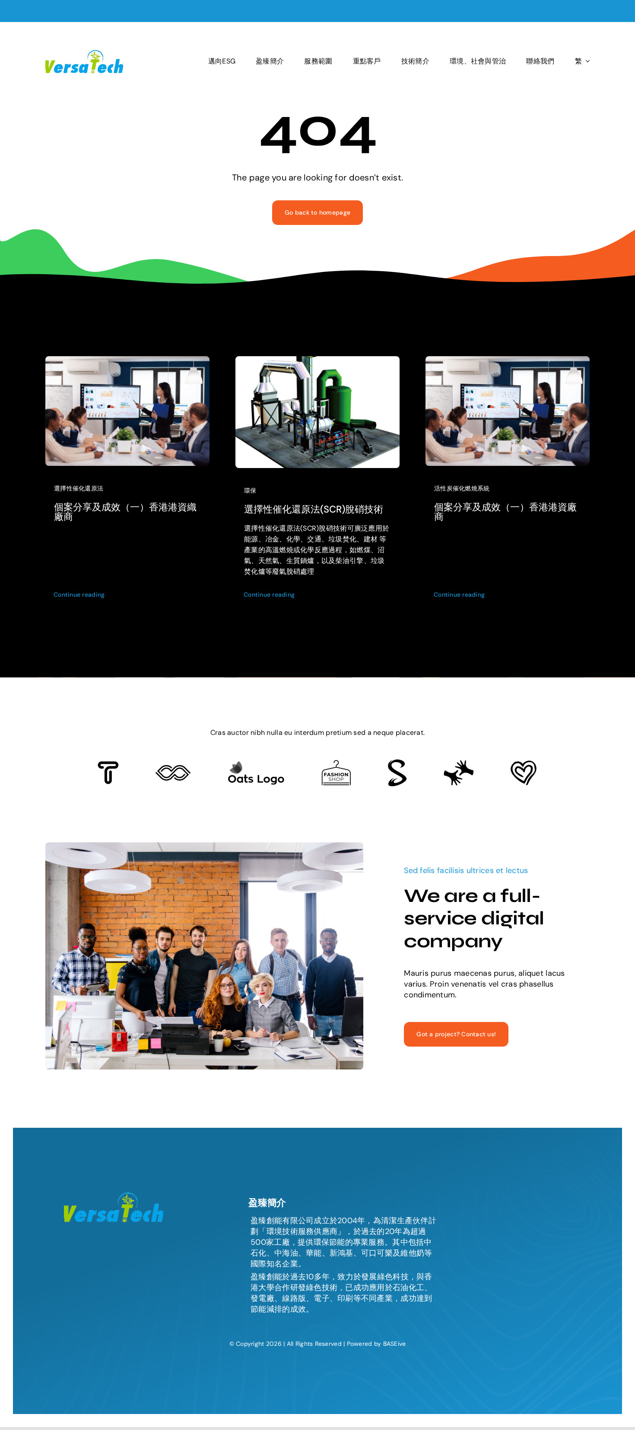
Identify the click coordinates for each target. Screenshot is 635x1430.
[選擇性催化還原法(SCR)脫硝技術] (317, 360)
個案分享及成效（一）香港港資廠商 (505, 512)
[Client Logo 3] (458, 764)
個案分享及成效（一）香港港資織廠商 (125, 512)
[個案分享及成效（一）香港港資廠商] (507, 360)
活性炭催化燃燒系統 (461, 488)
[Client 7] (397, 763)
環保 (250, 490)
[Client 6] (108, 765)
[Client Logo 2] (523, 764)
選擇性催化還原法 (78, 488)
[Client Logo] (256, 764)
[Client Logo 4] (336, 764)
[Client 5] (173, 769)
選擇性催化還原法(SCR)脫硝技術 (313, 509)
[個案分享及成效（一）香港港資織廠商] (127, 360)
